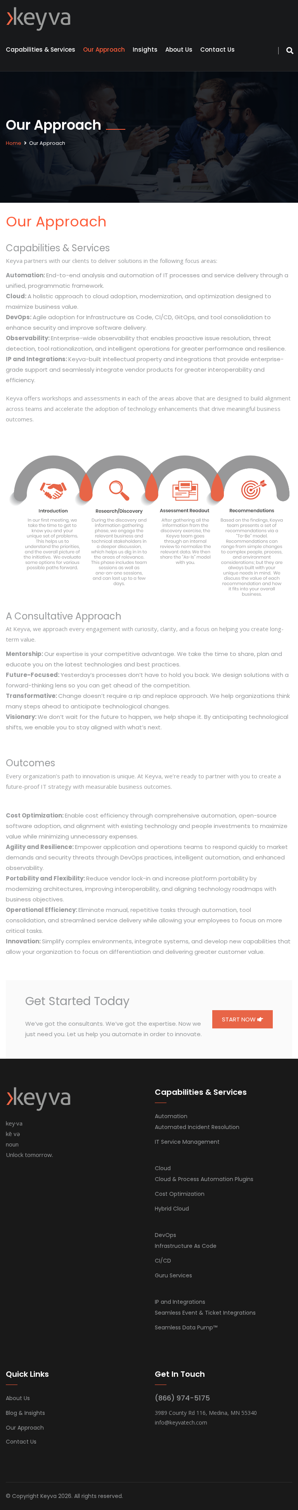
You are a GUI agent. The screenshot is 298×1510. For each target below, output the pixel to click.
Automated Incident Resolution (197, 1127)
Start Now (239, 1019)
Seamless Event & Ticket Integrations (205, 1313)
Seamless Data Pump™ (186, 1327)
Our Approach (104, 49)
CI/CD (163, 1261)
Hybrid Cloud (172, 1209)
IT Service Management (187, 1142)
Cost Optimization (179, 1194)
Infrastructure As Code (186, 1246)
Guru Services (173, 1275)
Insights (145, 49)
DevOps (165, 1235)
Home (13, 143)
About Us (178, 49)
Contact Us (217, 49)
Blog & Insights (25, 1413)
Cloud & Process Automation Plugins (204, 1179)
